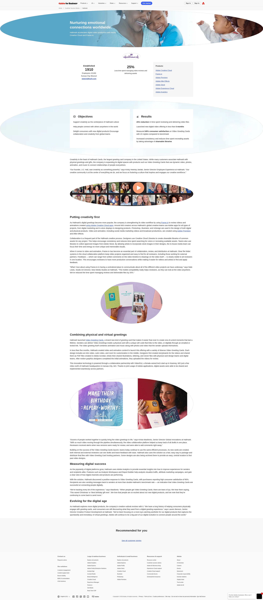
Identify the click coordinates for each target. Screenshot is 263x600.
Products (83, 3)
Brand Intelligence (92, 576)
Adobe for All (180, 585)
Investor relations (181, 576)
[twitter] (81, 597)
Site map (167, 596)
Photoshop (120, 576)
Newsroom (180, 571)
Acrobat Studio (91, 574)
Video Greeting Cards (94, 340)
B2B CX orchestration (64, 578)
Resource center (151, 560)
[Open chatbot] (259, 596)
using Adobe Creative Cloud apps (99, 225)
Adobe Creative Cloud (164, 70)
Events (179, 568)
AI (92, 3)
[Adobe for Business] (203, 3)
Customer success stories (154, 563)
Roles (112, 3)
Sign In (188, 3)
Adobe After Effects (163, 81)
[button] (63, 596)
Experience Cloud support (154, 568)
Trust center (180, 582)
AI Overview (180, 563)
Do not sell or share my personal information (184, 596)
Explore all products (92, 560)
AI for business (62, 581)
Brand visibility (62, 575)
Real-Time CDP (91, 590)
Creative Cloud (91, 579)
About (178, 560)
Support (133, 3)
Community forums (152, 574)
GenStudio (90, 588)
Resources (122, 3)
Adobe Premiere (162, 77)
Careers (179, 565)
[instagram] (77, 597)
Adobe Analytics (161, 92)
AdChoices (202, 596)
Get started (147, 3)
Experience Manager (93, 582)
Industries (101, 3)
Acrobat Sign (91, 571)
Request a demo (62, 560)
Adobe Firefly (121, 565)
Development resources (153, 576)
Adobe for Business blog (154, 565)
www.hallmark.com (89, 79)
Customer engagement (64, 570)
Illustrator (119, 574)
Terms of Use (148, 596)
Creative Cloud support (153, 571)
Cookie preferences (158, 596)
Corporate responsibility (183, 574)
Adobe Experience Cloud (165, 88)
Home (60, 8)
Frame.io (159, 74)
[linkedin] (84, 597)
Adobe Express (91, 565)
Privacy (141, 596)
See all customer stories (131, 541)
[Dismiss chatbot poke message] (226, 594)
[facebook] (74, 597)
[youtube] (88, 597)
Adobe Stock (160, 85)
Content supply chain (63, 573)
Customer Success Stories (72, 8)
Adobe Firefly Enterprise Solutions (96, 568)
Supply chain (180, 579)
